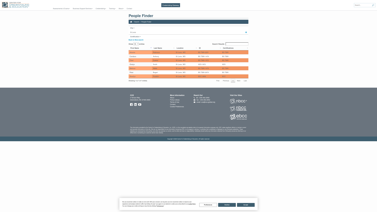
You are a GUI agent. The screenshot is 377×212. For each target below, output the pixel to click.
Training (112, 8)
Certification (135, 36)
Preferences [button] (160, 206)
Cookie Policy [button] (191, 204)
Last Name (158, 48)
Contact (129, 8)
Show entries (136, 44)
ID (200, 48)
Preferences (208, 205)
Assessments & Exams (61, 8)
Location (180, 48)
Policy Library (175, 100)
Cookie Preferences (177, 106)
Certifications (228, 48)
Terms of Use (174, 102)
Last (245, 81)
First (217, 81)
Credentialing (100, 8)
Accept (245, 205)
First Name (134, 48)
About (121, 8)
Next (238, 81)
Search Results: (218, 44)
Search (136, 22)
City (132, 28)
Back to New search (136, 40)
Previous (226, 81)
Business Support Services (82, 8)
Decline (227, 205)
